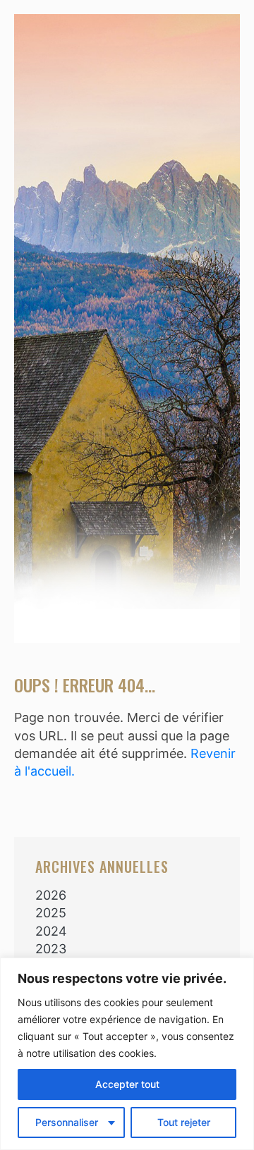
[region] (127, 1054)
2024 (51, 931)
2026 (50, 895)
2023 (50, 948)
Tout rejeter (183, 1122)
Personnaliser (66, 1122)
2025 (50, 912)
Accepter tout (127, 1084)
